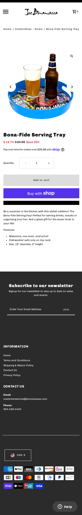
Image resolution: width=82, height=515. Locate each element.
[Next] (72, 87)
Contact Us (10, 370)
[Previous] (11, 87)
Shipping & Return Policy (18, 365)
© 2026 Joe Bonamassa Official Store (27, 506)
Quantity (8, 163)
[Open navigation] (12, 11)
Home (7, 29)
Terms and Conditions (16, 360)
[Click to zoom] (72, 56)
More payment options (41, 202)
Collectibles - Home (29, 29)
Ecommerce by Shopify (18, 510)
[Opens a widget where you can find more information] (64, 507)
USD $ (21, 455)
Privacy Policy (11, 375)
